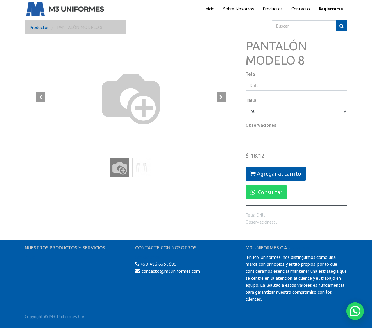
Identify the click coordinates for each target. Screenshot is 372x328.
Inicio (30, 257)
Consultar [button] (270, 192)
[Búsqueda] (341, 25)
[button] (41, 97)
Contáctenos (147, 257)
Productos (39, 27)
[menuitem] (209, 9)
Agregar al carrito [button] (278, 173)
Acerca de (300, 248)
